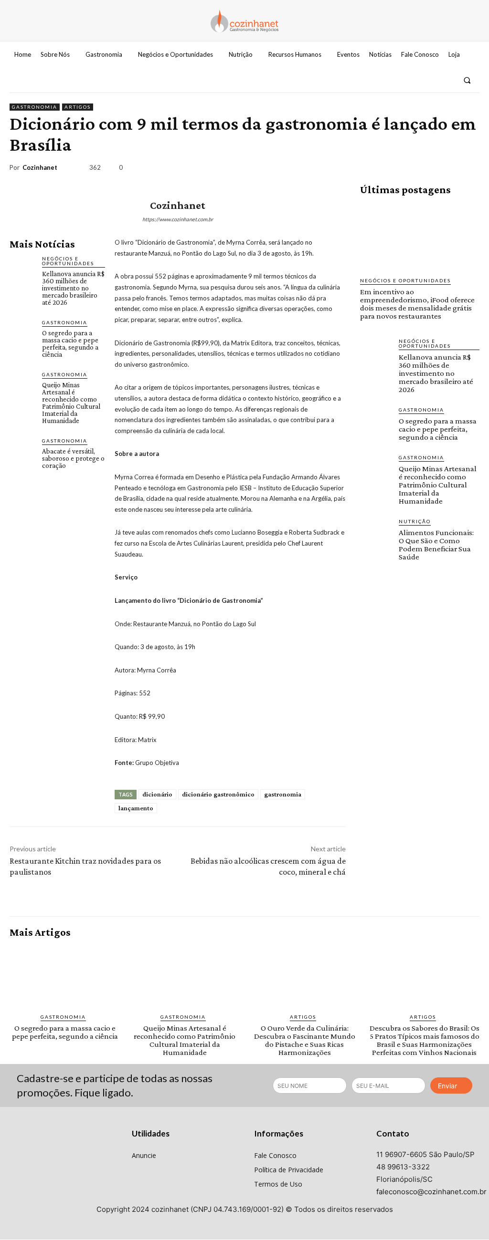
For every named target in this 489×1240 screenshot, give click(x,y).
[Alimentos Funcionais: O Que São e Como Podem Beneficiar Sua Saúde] (375, 532)
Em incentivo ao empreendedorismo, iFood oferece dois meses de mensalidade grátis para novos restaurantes (417, 303)
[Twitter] (446, 80)
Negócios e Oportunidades (68, 261)
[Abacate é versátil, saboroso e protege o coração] (22, 449)
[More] (469, 169)
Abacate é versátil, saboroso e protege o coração (73, 458)
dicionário (157, 794)
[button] (467, 80)
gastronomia (282, 794)
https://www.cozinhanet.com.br (177, 219)
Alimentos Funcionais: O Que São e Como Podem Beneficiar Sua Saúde (436, 544)
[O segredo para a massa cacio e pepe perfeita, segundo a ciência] (22, 331)
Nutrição (415, 521)
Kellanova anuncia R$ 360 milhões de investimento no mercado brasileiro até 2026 (73, 288)
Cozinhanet (39, 168)
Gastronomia (34, 107)
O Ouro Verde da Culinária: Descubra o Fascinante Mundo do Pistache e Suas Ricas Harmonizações (304, 1040)
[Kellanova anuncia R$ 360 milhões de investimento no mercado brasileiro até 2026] (22, 267)
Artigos (77, 107)
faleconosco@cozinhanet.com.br (431, 1191)
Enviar (447, 1086)
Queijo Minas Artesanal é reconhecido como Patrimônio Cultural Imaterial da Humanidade (71, 402)
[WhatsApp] (447, 169)
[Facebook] (411, 80)
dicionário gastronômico (218, 794)
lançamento (135, 808)
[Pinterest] (425, 169)
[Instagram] (428, 80)
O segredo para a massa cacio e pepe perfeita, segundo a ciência (70, 343)
